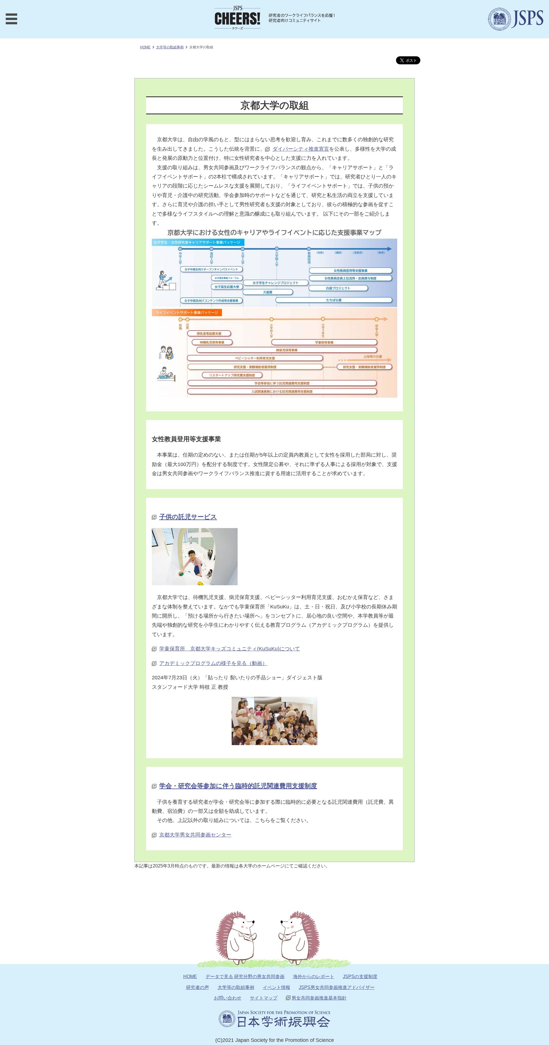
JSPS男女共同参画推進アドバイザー (337, 987)
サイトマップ (263, 998)
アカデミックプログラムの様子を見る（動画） (213, 663)
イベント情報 (276, 987)
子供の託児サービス (188, 516)
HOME (145, 47)
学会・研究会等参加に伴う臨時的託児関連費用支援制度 (238, 785)
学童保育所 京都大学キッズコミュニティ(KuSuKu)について (229, 649)
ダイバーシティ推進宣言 (300, 149)
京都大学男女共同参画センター (195, 835)
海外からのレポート (313, 976)
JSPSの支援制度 (360, 976)
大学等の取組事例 (236, 987)
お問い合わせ (227, 998)
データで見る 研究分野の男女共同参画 (245, 976)
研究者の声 (197, 987)
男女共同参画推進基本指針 (319, 998)
